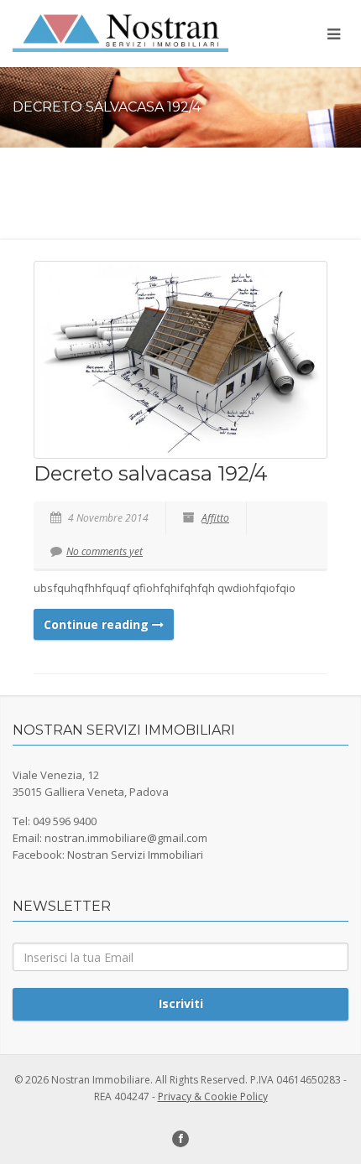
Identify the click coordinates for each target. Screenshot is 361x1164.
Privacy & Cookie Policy (213, 1096)
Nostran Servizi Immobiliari (135, 854)
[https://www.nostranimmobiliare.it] (120, 32)
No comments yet (104, 551)
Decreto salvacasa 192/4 (151, 473)
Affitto (215, 518)
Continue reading (98, 624)
